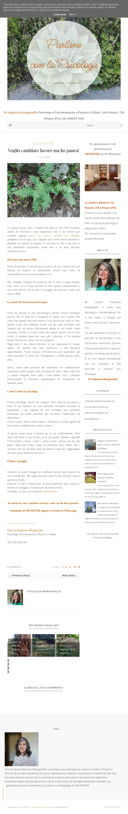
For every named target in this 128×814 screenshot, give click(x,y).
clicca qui (99, 238)
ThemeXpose (38, 807)
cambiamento (50, 491)
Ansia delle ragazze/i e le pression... (67, 649)
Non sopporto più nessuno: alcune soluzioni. (106, 477)
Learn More (59, 14)
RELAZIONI (90, 419)
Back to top (112, 807)
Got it (72, 14)
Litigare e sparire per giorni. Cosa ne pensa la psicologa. (109, 444)
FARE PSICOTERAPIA (94, 413)
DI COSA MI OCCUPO (43, 143)
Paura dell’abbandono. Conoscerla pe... (44, 648)
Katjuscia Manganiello (44, 591)
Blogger (108, 537)
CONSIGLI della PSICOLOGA (98, 401)
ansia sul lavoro (39, 235)
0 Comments (14, 567)
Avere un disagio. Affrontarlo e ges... (19, 648)
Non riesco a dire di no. (108, 503)
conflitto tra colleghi (66, 235)
